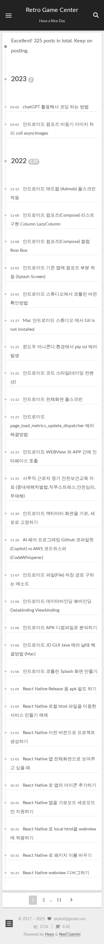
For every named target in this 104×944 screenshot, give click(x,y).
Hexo (49, 935)
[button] (8, 15)
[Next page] (71, 900)
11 (59, 900)
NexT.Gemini (69, 935)
